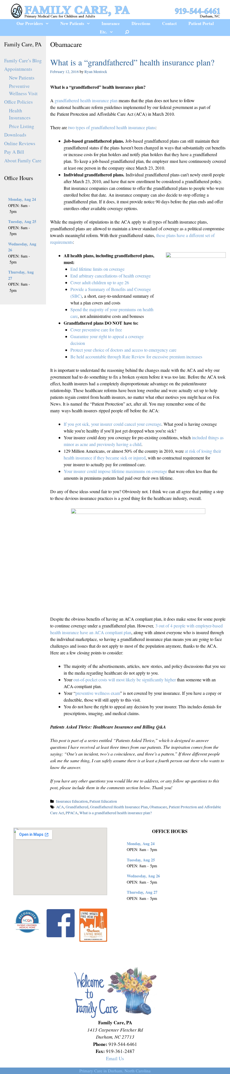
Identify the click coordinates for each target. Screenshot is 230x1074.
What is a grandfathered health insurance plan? (115, 812)
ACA (60, 806)
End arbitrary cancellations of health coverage (110, 276)
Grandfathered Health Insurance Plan (119, 806)
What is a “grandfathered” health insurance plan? (132, 62)
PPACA (72, 812)
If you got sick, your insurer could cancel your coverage (112, 424)
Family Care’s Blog (23, 60)
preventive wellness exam (97, 693)
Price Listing (21, 126)
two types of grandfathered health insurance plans (111, 127)
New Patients (72, 23)
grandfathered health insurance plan (86, 100)
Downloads (15, 134)
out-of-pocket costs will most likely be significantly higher (124, 679)
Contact (169, 23)
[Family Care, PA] (115, 10)
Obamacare (158, 806)
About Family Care (23, 160)
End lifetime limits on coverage (97, 269)
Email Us (115, 1058)
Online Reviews (19, 143)
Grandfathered (77, 806)
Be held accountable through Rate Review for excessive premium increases (136, 356)
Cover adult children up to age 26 (99, 282)
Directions (141, 23)
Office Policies (18, 102)
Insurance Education (72, 801)
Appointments (18, 69)
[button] (48, 23)
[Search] (127, 32)
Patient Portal (201, 23)
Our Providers (30, 23)
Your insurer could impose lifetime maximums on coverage (115, 471)
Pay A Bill (14, 152)
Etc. (103, 32)
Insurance (111, 23)
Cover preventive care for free (96, 330)
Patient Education (103, 801)
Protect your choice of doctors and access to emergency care (123, 350)
